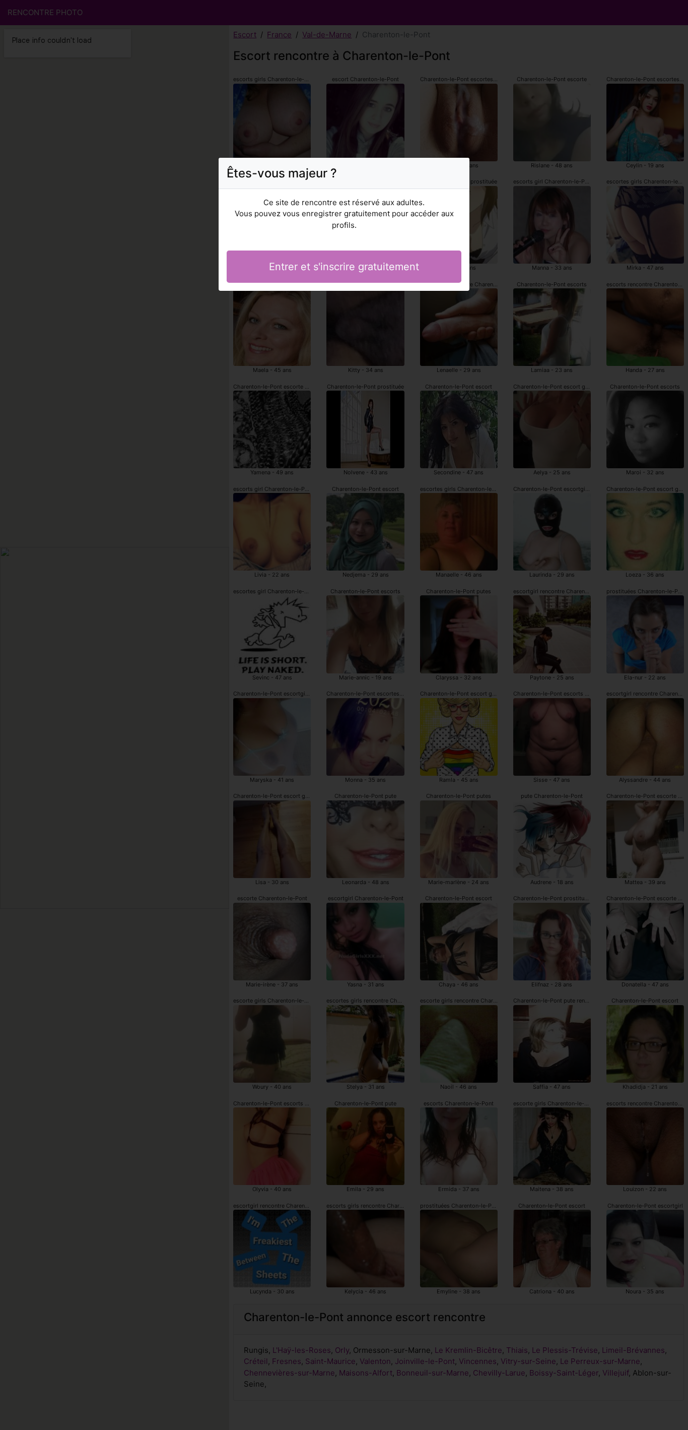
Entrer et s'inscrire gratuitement (344, 267)
